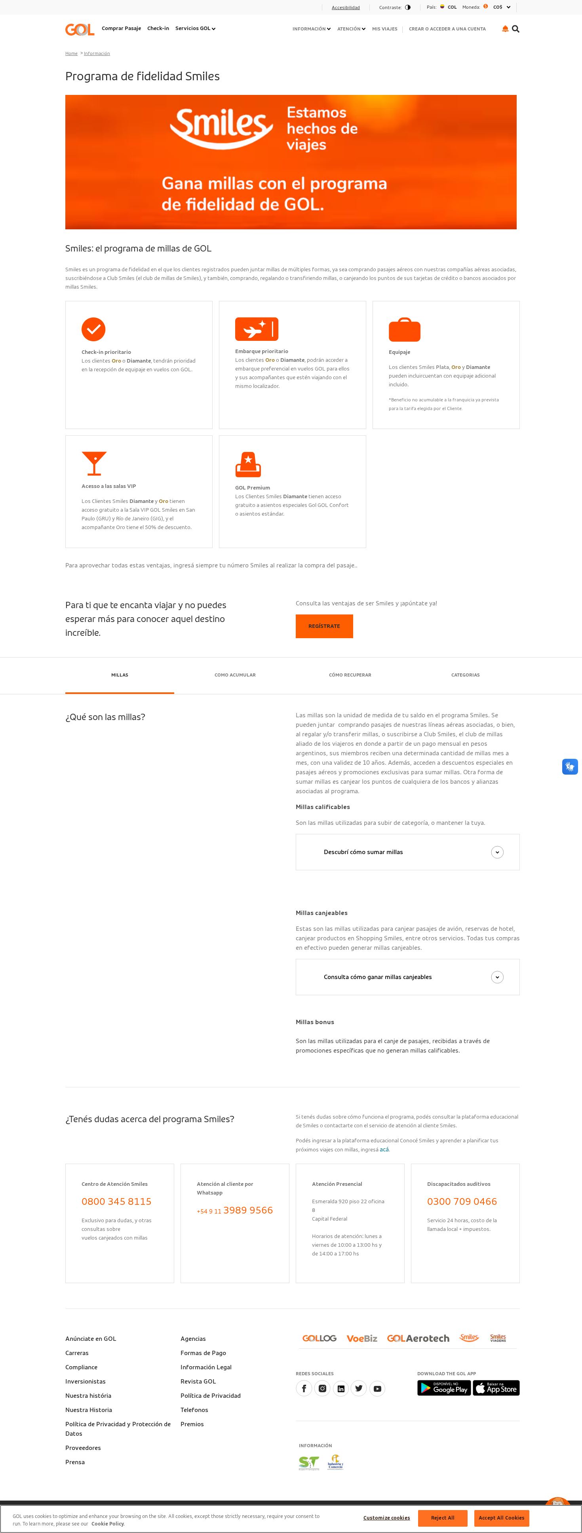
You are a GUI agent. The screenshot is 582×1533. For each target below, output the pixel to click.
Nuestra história (88, 1396)
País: (432, 7)
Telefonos (194, 1410)
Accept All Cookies (502, 1518)
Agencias (193, 1339)
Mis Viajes (385, 28)
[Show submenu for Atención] (364, 28)
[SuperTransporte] (309, 1463)
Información (309, 28)
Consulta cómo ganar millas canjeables (378, 977)
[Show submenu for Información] (329, 28)
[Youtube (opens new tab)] (377, 1394)
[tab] (119, 676)
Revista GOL (198, 1381)
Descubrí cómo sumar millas (363, 852)
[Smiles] (472, 1341)
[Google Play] (444, 1387)
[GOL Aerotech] (421, 1341)
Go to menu (84, 10)
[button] (505, 28)
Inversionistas (85, 1381)
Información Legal (206, 1367)
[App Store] (496, 1387)
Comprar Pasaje (121, 28)
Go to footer (86, 10)
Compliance (81, 1367)
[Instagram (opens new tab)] (322, 1394)
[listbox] (468, 7)
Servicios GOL (193, 28)
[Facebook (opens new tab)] (304, 1394)
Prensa (75, 1462)
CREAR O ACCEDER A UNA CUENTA (447, 28)
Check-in (158, 28)
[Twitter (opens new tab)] (358, 1394)
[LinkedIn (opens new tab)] (340, 1394)
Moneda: (471, 7)
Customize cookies (386, 1518)
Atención (349, 28)
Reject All (443, 1518)
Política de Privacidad (211, 1396)
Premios (192, 1424)
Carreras (77, 1353)
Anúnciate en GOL (90, 1339)
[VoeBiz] (365, 1341)
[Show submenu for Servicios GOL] (214, 28)
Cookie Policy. (108, 1524)
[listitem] (121, 29)
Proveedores (83, 1448)
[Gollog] (322, 1341)
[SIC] (335, 1463)
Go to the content (93, 10)
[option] (468, 7)
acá (384, 1149)
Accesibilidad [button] (346, 7)
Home (71, 53)
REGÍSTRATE (324, 626)
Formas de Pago (203, 1353)
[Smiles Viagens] (501, 1341)
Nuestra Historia (88, 1410)
